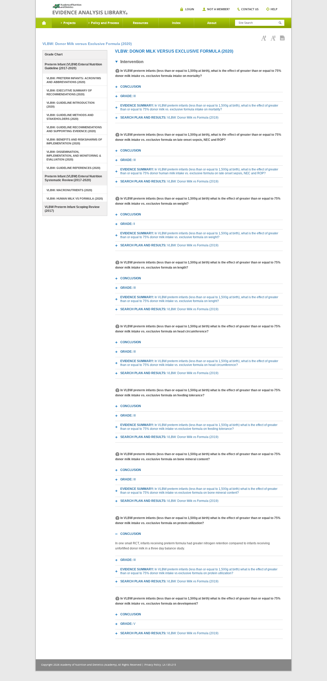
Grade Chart (54, 54)
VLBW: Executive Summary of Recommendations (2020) (69, 92)
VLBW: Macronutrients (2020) (69, 190)
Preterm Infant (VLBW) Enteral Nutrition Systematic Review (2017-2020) (73, 178)
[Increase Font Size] (263, 38)
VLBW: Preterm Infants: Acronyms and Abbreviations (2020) (73, 80)
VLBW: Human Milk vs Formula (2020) (74, 198)
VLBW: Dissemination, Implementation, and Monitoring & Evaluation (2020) (73, 155)
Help (274, 9)
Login (189, 9)
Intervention (132, 62)
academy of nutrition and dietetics (90, 9)
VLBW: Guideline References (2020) (73, 167)
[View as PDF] (282, 38)
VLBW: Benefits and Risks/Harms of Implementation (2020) (74, 141)
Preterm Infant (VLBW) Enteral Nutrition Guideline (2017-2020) (73, 66)
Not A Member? (218, 9)
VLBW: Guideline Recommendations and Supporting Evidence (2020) (74, 129)
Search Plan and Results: (169, 117)
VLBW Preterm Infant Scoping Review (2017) (72, 209)
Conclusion (130, 86)
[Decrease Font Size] (273, 38)
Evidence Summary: (199, 107)
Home (44, 23)
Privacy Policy (152, 664)
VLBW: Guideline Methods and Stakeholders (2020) (70, 116)
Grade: (128, 96)
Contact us (250, 9)
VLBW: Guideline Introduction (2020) (70, 104)
